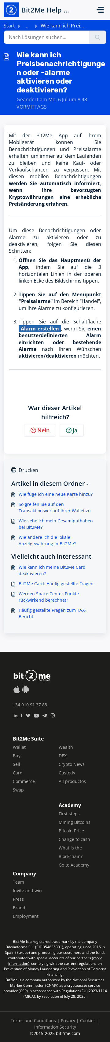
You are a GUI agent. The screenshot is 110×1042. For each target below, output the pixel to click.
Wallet (19, 747)
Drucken (28, 470)
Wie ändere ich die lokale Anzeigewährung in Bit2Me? (47, 540)
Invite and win (27, 890)
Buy (16, 756)
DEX (63, 756)
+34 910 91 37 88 (30, 705)
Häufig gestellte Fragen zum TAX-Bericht (52, 613)
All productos (72, 781)
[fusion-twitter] (28, 714)
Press (18, 899)
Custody (67, 773)
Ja (75, 430)
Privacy (68, 1020)
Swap (18, 790)
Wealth (66, 747)
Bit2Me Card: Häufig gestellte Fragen (56, 583)
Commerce (24, 781)
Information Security (55, 1027)
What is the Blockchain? (70, 852)
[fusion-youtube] (36, 714)
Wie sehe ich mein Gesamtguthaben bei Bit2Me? (56, 524)
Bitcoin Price (71, 831)
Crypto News (72, 764)
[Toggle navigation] (100, 9)
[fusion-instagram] (53, 714)
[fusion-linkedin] (15, 714)
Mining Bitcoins (74, 822)
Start (9, 25)
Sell (16, 764)
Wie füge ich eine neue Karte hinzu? (56, 494)
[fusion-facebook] (21, 714)
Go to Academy (74, 865)
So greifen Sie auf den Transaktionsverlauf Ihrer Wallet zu (55, 507)
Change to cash (74, 839)
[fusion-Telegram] (45, 714)
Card (18, 773)
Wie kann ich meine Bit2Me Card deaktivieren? (52, 570)
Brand (19, 907)
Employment (25, 916)
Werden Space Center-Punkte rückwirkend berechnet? (49, 597)
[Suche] (97, 37)
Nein (43, 430)
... (28, 25)
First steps (69, 814)
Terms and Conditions (33, 1020)
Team (18, 882)
